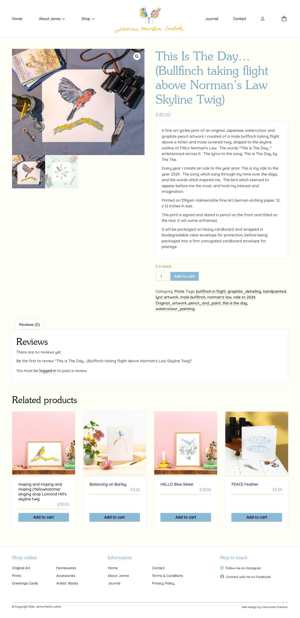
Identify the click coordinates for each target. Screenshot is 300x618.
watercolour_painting (175, 308)
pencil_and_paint (205, 303)
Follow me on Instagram (243, 568)
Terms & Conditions (167, 575)
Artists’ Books (67, 583)
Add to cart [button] (43, 517)
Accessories (65, 575)
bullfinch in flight (211, 291)
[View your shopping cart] (285, 18)
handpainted (274, 291)
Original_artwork (171, 303)
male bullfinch (193, 297)
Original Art (21, 568)
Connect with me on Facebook (248, 577)
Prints (179, 291)
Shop (86, 19)
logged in (47, 370)
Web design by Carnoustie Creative (264, 607)
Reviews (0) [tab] (29, 324)
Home (17, 19)
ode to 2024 (244, 297)
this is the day (235, 303)
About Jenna (49, 19)
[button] (137, 56)
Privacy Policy (163, 583)
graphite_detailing (244, 291)
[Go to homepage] (150, 18)
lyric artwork (167, 297)
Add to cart (184, 276)
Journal (211, 19)
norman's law (219, 297)
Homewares (66, 568)
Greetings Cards (25, 583)
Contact (239, 19)
